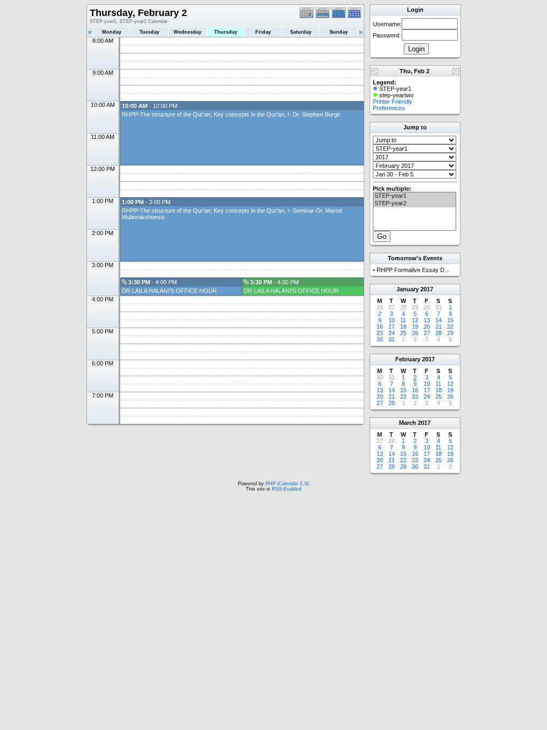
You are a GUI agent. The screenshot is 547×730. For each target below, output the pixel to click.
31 (391, 339)
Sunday (339, 32)
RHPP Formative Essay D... (413, 270)
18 (403, 326)
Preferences (389, 108)
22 (450, 326)
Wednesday (187, 32)
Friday (263, 32)
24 (391, 333)
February (407, 359)
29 (450, 333)
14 (438, 320)
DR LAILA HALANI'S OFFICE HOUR (169, 291)
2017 (426, 289)
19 (415, 326)
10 (391, 320)
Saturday (300, 32)
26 (415, 333)
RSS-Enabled (286, 489)
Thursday (225, 32)
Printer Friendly (392, 101)
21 (438, 326)
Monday (111, 32)
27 (427, 333)
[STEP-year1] (414, 196)
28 (438, 333)
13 (427, 320)
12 (415, 320)
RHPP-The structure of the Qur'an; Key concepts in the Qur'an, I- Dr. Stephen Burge (231, 114)
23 (380, 333)
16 (380, 326)
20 (427, 326)
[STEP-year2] (414, 203)
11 (403, 320)
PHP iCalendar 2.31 (287, 483)
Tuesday (149, 32)
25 (403, 333)
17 (391, 326)
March (407, 423)
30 (380, 339)
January (407, 289)
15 (450, 320)
